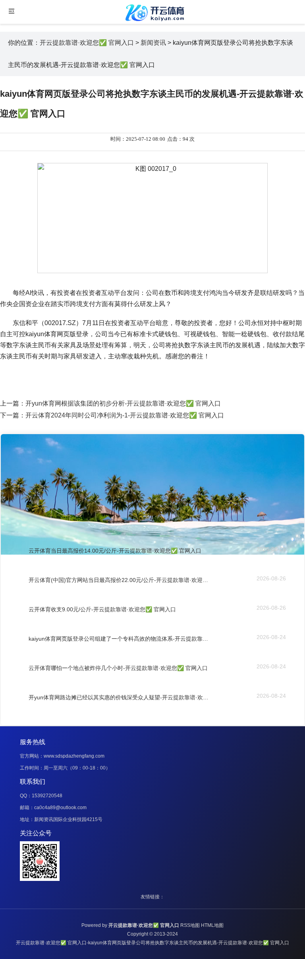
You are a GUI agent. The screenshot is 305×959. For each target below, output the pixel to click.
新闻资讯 (153, 42)
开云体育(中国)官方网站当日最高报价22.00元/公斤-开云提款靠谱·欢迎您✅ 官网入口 (119, 580)
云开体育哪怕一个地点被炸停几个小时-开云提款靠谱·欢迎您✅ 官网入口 (118, 668)
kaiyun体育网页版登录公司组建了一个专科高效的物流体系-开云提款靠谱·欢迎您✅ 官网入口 (119, 639)
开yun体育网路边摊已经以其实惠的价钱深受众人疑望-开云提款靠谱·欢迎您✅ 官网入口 (119, 697)
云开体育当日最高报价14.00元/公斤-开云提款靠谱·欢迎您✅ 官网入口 (115, 550)
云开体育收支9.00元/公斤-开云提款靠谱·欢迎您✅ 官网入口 (102, 609)
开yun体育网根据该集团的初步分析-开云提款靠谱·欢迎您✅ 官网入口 (123, 403)
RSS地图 (190, 925)
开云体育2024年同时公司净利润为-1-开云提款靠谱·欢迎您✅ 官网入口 (124, 415)
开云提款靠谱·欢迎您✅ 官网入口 (87, 42)
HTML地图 (212, 925)
